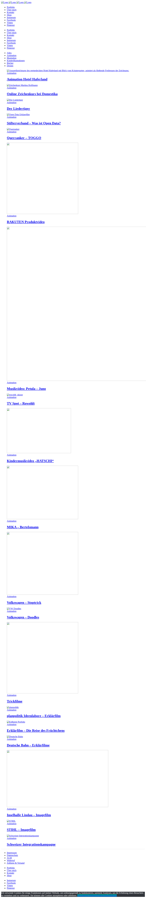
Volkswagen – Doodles (23, 617)
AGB (9, 858)
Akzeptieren (82, 895)
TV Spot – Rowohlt (21, 403)
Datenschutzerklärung (107, 895)
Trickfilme (14, 701)
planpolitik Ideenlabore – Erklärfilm (34, 716)
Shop (9, 875)
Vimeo (10, 885)
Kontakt (10, 873)
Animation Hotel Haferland (27, 79)
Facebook (11, 883)
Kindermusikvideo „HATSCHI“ (30, 461)
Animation (11, 55)
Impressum (12, 852)
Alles (9, 53)
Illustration (11, 58)
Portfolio (11, 868)
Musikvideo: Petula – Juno (26, 389)
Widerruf (11, 860)
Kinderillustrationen (16, 60)
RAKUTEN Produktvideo (26, 222)
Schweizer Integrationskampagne (31, 844)
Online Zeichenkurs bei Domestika (32, 94)
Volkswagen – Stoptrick (24, 602)
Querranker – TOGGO (24, 138)
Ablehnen (92, 895)
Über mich (11, 870)
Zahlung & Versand (16, 863)
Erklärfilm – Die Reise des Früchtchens (36, 730)
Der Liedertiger (18, 108)
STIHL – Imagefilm (21, 830)
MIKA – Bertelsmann (22, 527)
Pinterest (11, 888)
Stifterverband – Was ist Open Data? (34, 123)
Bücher (10, 63)
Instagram (11, 880)
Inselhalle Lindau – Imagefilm (29, 815)
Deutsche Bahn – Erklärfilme (28, 745)
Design (10, 65)
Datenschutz (12, 855)
